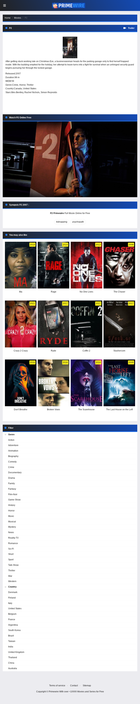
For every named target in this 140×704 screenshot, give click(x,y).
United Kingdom (16, 652)
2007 (18, 73)
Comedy (12, 461)
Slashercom (119, 350)
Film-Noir (12, 494)
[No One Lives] (86, 265)
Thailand (12, 657)
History (11, 505)
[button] (70, 159)
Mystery (12, 527)
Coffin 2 (86, 350)
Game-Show (14, 499)
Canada (18, 88)
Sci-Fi (11, 549)
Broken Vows (53, 409)
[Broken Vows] (53, 382)
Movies (17, 18)
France (11, 619)
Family (11, 483)
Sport (10, 559)
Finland (12, 597)
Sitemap (87, 685)
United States (29, 88)
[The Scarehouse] (86, 382)
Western (12, 581)
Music (11, 516)
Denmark (12, 592)
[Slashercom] (119, 324)
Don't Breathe (20, 409)
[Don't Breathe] (20, 382)
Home (8, 18)
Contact (74, 685)
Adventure (13, 445)
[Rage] (53, 265)
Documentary (15, 472)
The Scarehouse (86, 409)
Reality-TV (13, 538)
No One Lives (86, 291)
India (10, 646)
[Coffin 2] (86, 324)
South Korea (14, 630)
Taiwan (11, 641)
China (11, 663)
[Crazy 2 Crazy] (20, 324)
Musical (12, 521)
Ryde (53, 350)
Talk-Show (13, 565)
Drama (11, 478)
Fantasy (12, 489)
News (11, 532)
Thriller (30, 85)
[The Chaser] (119, 265)
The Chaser (119, 291)
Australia (12, 668)
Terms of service (57, 685)
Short (10, 554)
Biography (13, 456)
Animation (13, 450)
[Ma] (20, 265)
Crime (15, 85)
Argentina (13, 625)
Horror (22, 85)
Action (11, 440)
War (10, 576)
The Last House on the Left (119, 409)
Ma (20, 291)
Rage (53, 291)
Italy (10, 603)
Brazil (11, 635)
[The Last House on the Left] (119, 382)
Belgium (12, 614)
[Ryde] (53, 324)
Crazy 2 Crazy (21, 350)
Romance (13, 543)
